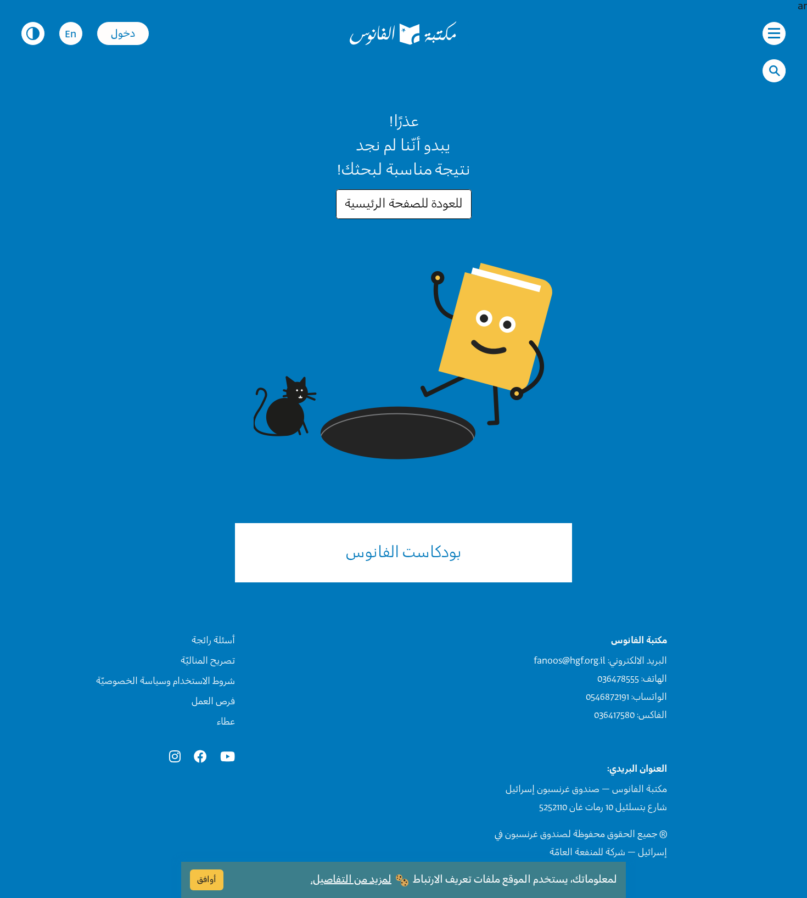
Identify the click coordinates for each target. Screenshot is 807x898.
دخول (123, 34)
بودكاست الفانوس (404, 553)
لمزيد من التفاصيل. (351, 880)
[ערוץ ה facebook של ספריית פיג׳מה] (200, 757)
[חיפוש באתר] (775, 71)
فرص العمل (213, 701)
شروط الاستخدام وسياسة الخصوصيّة (165, 681)
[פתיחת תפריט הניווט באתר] (774, 33)
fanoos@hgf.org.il (570, 660)
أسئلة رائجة (213, 641)
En (70, 34)
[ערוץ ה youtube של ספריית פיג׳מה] (227, 757)
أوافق (206, 879)
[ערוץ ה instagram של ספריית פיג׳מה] (175, 757)
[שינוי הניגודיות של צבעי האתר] (33, 33)
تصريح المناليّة (208, 661)
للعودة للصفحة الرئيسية (404, 204)
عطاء (226, 722)
